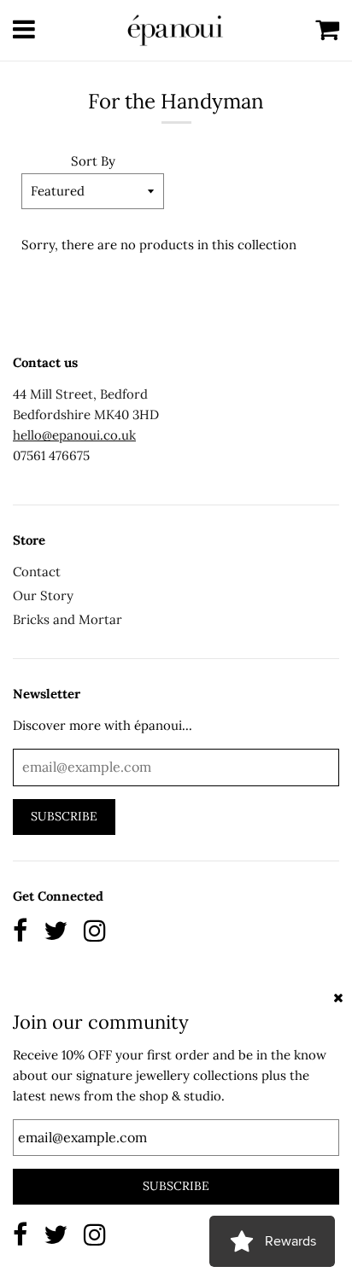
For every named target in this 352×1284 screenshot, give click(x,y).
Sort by (93, 161)
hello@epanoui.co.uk (74, 435)
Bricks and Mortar (67, 619)
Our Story (43, 595)
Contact (37, 571)
